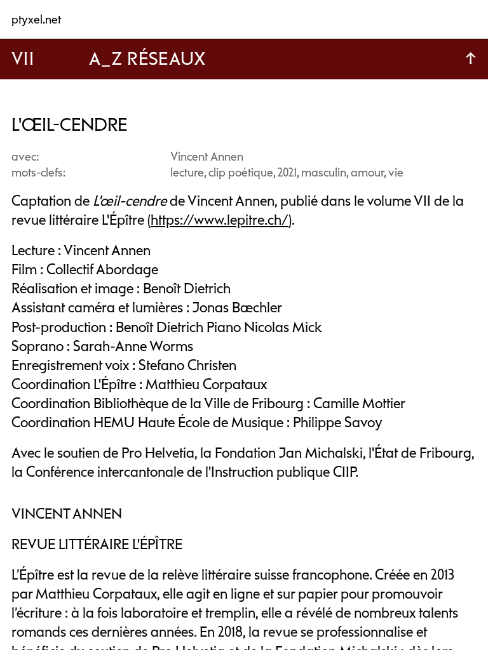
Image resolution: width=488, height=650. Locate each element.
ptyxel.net (36, 19)
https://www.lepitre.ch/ (219, 220)
